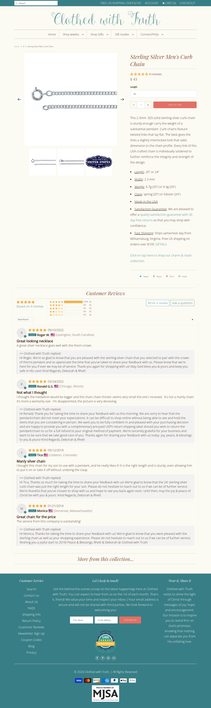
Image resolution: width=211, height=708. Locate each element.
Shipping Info (31, 614)
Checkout (187, 3)
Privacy (31, 652)
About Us (31, 602)
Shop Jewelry (71, 34)
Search (31, 589)
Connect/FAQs (150, 34)
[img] (37, 330)
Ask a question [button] (182, 303)
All (24, 46)
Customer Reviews (31, 627)
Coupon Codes (31, 640)
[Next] (122, 99)
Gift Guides (123, 34)
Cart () (170, 3)
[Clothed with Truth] (105, 18)
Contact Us (31, 595)
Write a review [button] (158, 303)
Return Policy (31, 621)
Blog (31, 646)
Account (151, 3)
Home (52, 34)
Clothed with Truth (97, 672)
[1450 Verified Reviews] (105, 653)
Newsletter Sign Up (31, 633)
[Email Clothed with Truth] (114, 658)
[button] (139, 74)
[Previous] (19, 99)
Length (133, 86)
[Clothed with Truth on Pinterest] (103, 658)
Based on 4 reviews (30, 306)
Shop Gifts (98, 34)
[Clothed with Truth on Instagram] (108, 658)
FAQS (31, 608)
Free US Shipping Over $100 (120, 3)
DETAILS (161, 244)
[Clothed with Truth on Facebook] (97, 658)
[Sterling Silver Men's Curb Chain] (70, 99)
